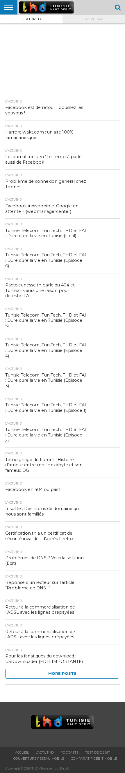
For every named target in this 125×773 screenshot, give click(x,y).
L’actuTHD (44, 752)
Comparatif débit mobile (94, 758)
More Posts (62, 673)
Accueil (22, 752)
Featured (31, 19)
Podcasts (69, 752)
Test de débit (97, 752)
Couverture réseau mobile (38, 758)
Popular (94, 19)
